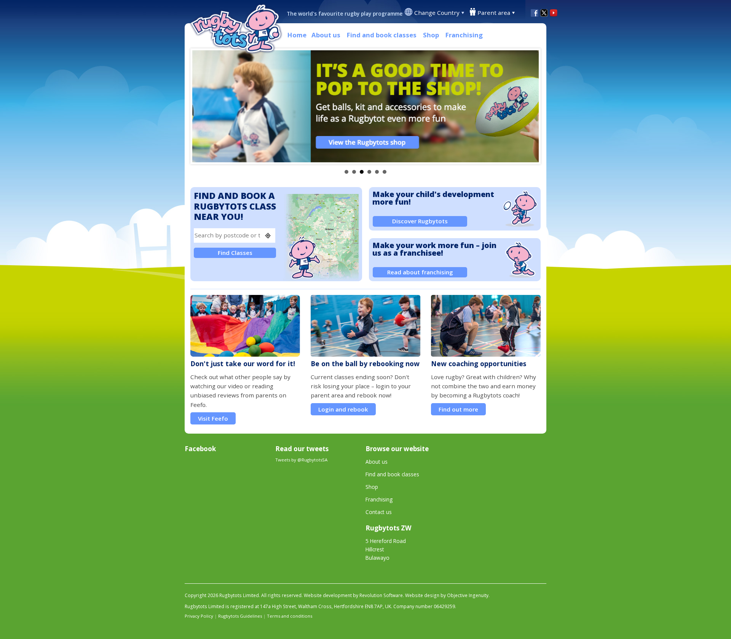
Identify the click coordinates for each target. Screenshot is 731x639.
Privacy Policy (199, 616)
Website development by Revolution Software (353, 595)
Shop (431, 34)
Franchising (464, 34)
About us (325, 34)
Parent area (493, 12)
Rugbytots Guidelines (240, 616)
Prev (202, 106)
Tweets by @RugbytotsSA (301, 460)
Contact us (379, 512)
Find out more (458, 409)
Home (296, 34)
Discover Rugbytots (420, 221)
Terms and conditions (289, 616)
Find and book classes (382, 34)
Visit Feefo (213, 418)
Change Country (437, 12)
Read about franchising (420, 272)
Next (529, 106)
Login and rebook (343, 409)
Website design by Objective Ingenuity (446, 595)
